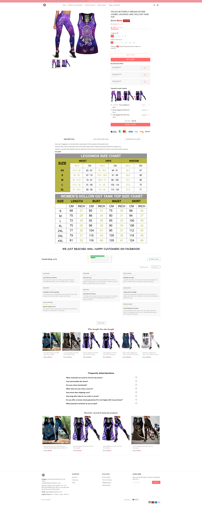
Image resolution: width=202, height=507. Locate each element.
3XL (130, 42)
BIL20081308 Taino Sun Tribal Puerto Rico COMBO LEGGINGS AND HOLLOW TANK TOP (51, 354)
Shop (64, 5)
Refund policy (106, 485)
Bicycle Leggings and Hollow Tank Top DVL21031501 (121, 110)
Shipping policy (106, 482)
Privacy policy (106, 477)
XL (125, 36)
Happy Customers (114, 5)
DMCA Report (127, 499)
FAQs (73, 482)
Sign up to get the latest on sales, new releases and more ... (146, 478)
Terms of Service (107, 480)
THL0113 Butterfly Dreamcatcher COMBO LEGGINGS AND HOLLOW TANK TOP (124, 105)
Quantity (113, 48)
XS (117, 33)
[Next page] (161, 347)
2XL (126, 42)
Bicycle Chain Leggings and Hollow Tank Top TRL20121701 (130, 353)
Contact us (75, 480)
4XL (134, 42)
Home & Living (89, 5)
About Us (74, 477)
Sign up (156, 482)
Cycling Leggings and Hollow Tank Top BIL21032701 (71, 353)
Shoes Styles (101, 5)
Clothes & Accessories (75, 5)
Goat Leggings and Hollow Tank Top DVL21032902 (121, 114)
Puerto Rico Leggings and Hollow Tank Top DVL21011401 (150, 353)
